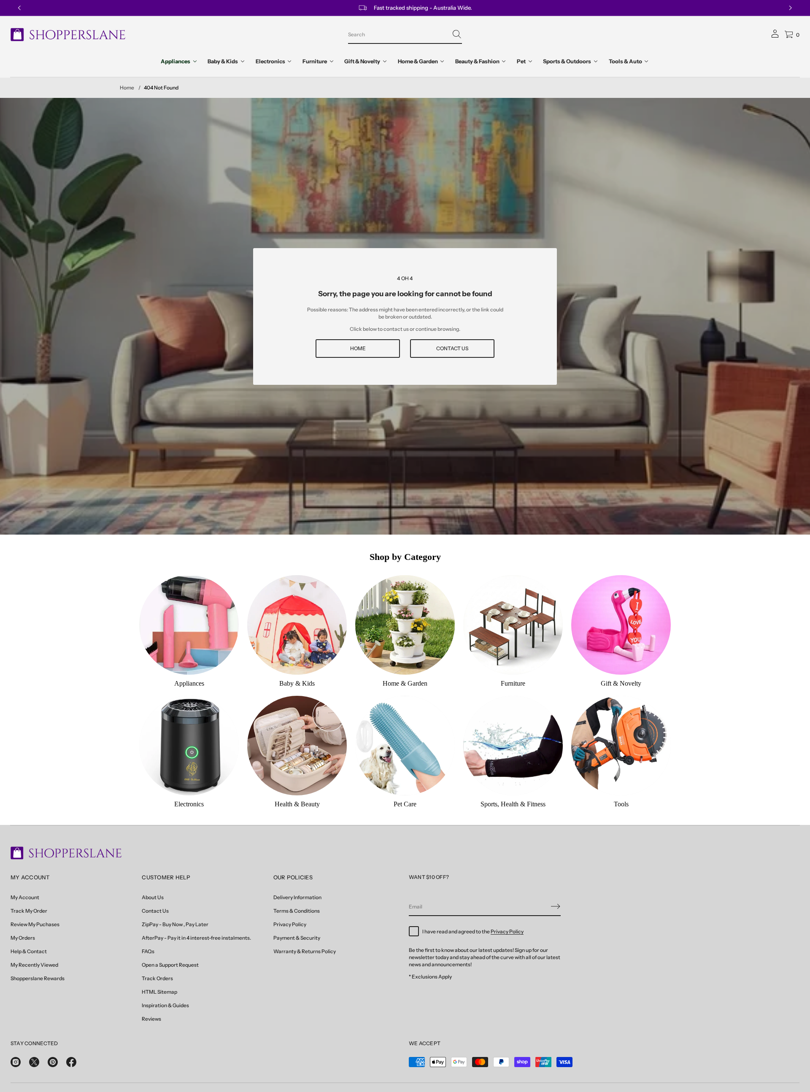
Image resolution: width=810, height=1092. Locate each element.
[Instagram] (15, 1062)
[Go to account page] (775, 36)
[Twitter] (34, 1062)
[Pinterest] (52, 1062)
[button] (405, 34)
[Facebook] (71, 1062)
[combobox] (398, 34)
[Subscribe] (556, 906)
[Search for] (457, 34)
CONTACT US (452, 348)
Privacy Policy (507, 931)
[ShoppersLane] (68, 34)
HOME (358, 348)
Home (127, 87)
